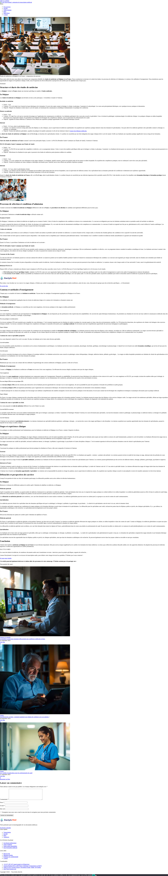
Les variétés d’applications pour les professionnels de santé (16, 773)
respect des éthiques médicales (78, 131)
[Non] (96, 875)
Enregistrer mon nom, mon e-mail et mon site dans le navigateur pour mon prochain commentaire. (29, 812)
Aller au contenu (4, 0)
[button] (84, 4)
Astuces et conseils (5, 637)
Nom (2, 802)
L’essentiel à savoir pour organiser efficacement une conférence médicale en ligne (22, 639)
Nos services (7, 7)
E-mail (2, 805)
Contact (6, 14)
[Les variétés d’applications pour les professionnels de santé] (84, 746)
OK (93, 875)
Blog (5, 11)
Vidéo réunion (7, 10)
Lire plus (2, 642)
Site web (2, 809)
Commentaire (4, 799)
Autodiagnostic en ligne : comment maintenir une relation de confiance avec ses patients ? (24, 717)
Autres (2, 715)
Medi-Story (7, 13)
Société (6, 8)
